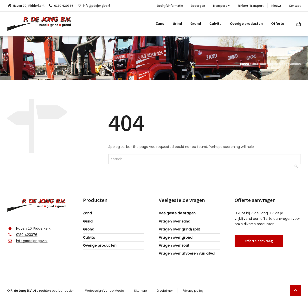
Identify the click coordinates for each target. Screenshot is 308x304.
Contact (295, 5)
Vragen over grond (175, 237)
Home (244, 64)
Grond (88, 229)
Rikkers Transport (251, 5)
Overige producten (99, 245)
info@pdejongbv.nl (96, 5)
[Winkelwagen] (298, 24)
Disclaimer (165, 291)
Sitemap (140, 291)
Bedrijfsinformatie (170, 5)
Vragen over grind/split (179, 229)
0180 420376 (63, 5)
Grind (88, 221)
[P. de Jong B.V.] (40, 24)
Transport (219, 5)
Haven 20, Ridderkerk (29, 5)
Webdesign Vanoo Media (104, 291)
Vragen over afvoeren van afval (187, 253)
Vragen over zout (174, 245)
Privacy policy (193, 291)
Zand (87, 213)
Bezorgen (198, 5)
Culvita (89, 237)
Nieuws (276, 5)
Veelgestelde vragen (177, 213)
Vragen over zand (174, 221)
